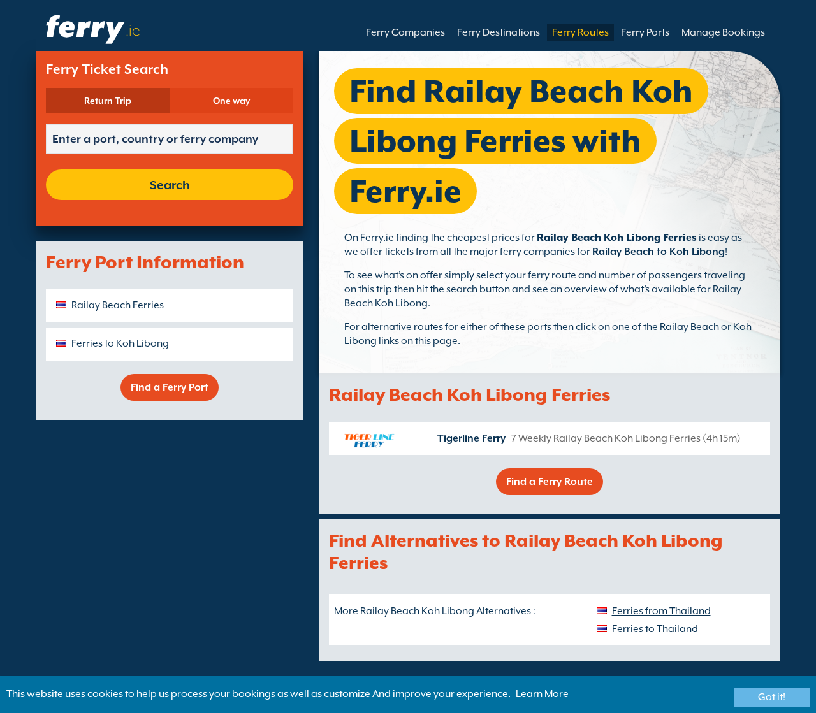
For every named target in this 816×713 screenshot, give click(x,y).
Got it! (771, 697)
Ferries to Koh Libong (120, 343)
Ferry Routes (580, 32)
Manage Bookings (723, 32)
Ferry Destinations (498, 32)
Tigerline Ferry (471, 438)
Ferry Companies (405, 32)
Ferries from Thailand (661, 611)
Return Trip (107, 101)
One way (231, 101)
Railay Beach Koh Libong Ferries (617, 237)
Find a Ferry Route (549, 481)
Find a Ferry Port (169, 387)
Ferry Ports (645, 32)
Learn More (542, 694)
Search (170, 185)
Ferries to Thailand (655, 629)
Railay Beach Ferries (117, 305)
